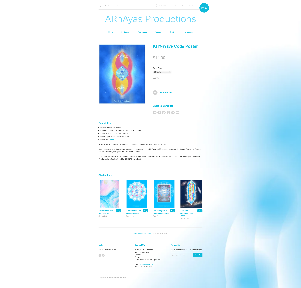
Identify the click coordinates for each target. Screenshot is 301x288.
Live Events (125, 32)
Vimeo (103, 255)
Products (158, 32)
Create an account (111, 6)
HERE (111, 139)
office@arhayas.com (147, 264)
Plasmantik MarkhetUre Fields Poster (186, 213)
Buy (118, 211)
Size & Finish (157, 68)
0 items (184, 6)
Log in (101, 6)
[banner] (150, 19)
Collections (142, 233)
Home (110, 32)
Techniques (142, 32)
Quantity (156, 77)
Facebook (100, 255)
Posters (149, 233)
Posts (172, 32)
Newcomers (188, 32)
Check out (192, 6)
